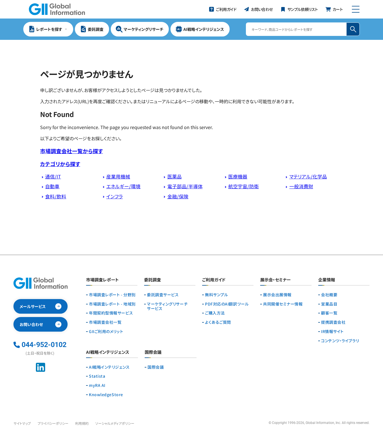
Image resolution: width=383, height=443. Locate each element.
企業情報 (326, 280)
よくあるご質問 (218, 322)
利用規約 (82, 423)
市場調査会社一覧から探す (71, 151)
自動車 (52, 186)
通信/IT (53, 176)
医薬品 (174, 176)
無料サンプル (216, 294)
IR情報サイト (332, 331)
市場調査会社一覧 (105, 322)
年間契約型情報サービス (111, 313)
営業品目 (329, 304)
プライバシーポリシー (53, 423)
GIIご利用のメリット (106, 331)
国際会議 (155, 367)
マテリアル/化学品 (308, 176)
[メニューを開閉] (355, 9)
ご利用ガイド (213, 280)
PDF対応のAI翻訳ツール (227, 304)
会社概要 (329, 294)
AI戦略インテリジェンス (109, 367)
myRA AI (97, 385)
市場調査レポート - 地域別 (112, 304)
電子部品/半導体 (185, 186)
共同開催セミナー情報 (283, 304)
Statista (97, 376)
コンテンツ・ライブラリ (340, 340)
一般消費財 (301, 186)
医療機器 (237, 176)
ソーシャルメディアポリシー (114, 423)
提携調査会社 (333, 322)
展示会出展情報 (277, 294)
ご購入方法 (215, 313)
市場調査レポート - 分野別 (112, 294)
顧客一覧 (329, 313)
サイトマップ (22, 423)
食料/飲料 (55, 196)
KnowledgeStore (106, 394)
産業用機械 (118, 176)
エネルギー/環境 (123, 186)
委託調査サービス (163, 294)
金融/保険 (177, 196)
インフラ (114, 196)
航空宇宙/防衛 (243, 186)
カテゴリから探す (60, 163)
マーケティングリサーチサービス (167, 306)
